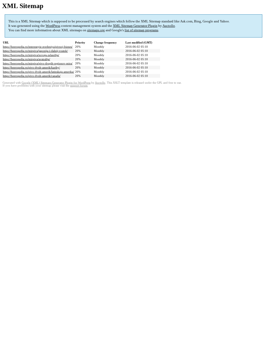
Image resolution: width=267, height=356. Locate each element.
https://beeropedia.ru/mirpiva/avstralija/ (26, 59)
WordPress (53, 26)
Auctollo (168, 26)
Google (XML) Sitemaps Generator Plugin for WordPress (56, 82)
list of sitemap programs (141, 30)
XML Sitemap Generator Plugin (135, 26)
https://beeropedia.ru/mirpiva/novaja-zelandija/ (31, 55)
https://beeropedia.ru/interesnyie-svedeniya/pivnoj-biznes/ (37, 46)
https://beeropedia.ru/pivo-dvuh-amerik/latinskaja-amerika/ (38, 71)
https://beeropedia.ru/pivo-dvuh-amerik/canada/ (31, 75)
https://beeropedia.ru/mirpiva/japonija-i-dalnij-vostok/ (35, 50)
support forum (79, 85)
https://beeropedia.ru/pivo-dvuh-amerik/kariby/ (31, 67)
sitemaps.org (96, 30)
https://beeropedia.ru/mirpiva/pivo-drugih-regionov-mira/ (37, 63)
